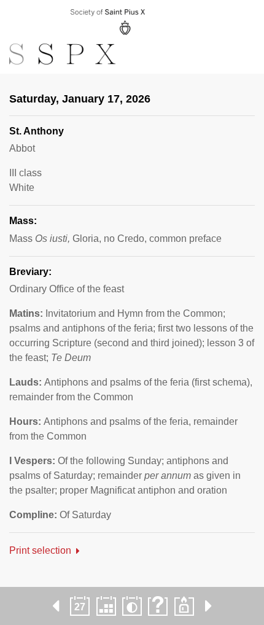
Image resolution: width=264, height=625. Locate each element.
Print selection (40, 550)
